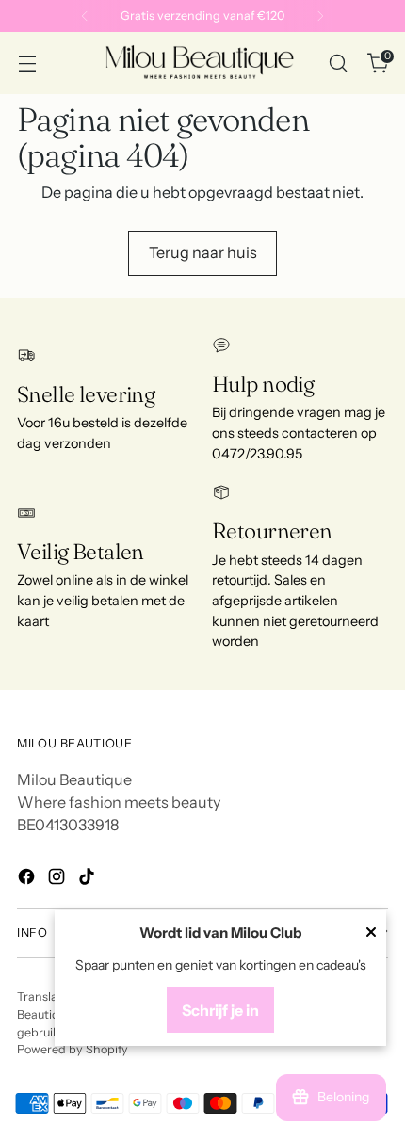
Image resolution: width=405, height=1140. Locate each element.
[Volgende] (320, 16)
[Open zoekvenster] (337, 63)
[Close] (371, 934)
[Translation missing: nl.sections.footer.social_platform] (28, 879)
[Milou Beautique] (199, 63)
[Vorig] (84, 16)
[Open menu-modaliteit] (27, 63)
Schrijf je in (220, 1010)
